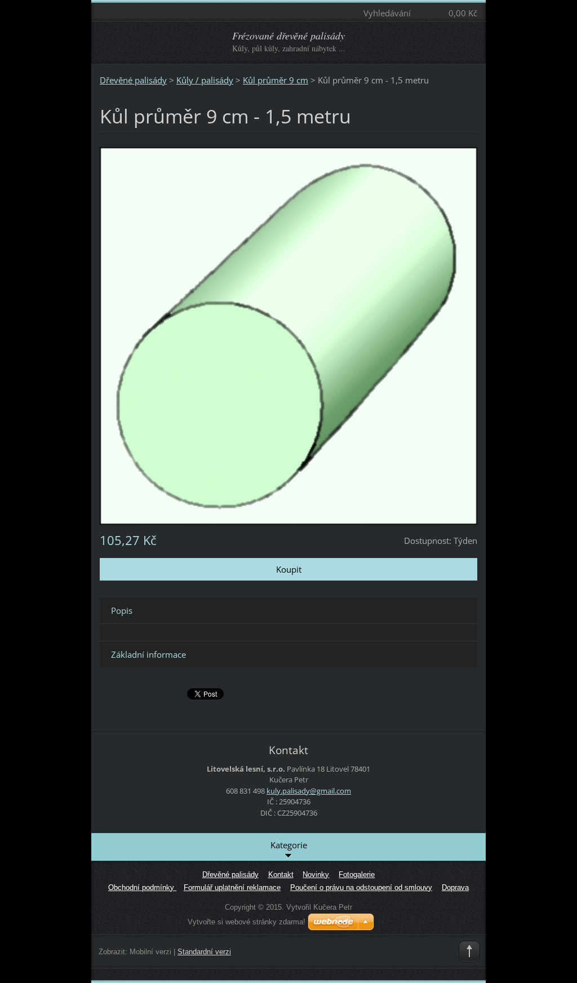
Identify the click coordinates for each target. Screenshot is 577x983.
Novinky (316, 874)
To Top (469, 951)
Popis (121, 610)
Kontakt (281, 874)
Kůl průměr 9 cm (275, 80)
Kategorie (288, 845)
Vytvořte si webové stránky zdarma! (246, 922)
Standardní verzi (204, 951)
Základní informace (148, 654)
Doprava (455, 887)
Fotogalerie (357, 874)
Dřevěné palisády (133, 80)
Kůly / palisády (204, 80)
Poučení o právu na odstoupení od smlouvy (361, 887)
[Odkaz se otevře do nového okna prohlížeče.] (288, 334)
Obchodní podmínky (142, 887)
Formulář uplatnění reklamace (232, 887)
